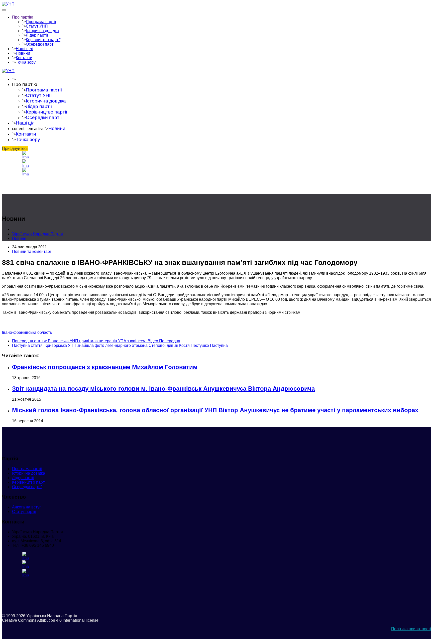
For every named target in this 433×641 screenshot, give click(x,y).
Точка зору (26, 62)
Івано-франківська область (27, 332)
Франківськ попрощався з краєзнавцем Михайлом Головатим (104, 367)
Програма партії (41, 22)
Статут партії (24, 511)
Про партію (22, 17)
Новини (23, 53)
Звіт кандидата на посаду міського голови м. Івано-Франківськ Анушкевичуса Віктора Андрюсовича (163, 388)
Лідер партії (37, 35)
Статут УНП (37, 26)
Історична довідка (42, 31)
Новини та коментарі (31, 251)
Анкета (27, 507)
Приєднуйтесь (15, 148)
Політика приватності (411, 629)
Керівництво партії (43, 40)
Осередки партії (40, 44)
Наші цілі (24, 49)
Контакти (24, 58)
